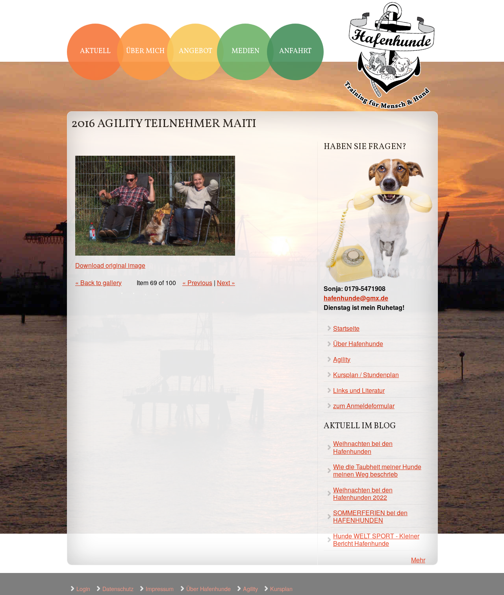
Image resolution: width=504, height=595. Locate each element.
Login (83, 588)
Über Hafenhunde (358, 343)
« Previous (197, 282)
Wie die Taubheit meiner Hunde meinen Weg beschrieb (377, 470)
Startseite (346, 328)
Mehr (418, 559)
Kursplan (281, 588)
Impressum (160, 588)
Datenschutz (117, 588)
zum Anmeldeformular (364, 405)
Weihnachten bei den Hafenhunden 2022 (363, 493)
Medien (245, 51)
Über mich (145, 51)
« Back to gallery (98, 282)
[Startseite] (390, 56)
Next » (226, 282)
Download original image (110, 265)
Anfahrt (295, 51)
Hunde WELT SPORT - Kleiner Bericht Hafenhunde (376, 539)
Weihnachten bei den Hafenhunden (363, 447)
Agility (341, 359)
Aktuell (95, 51)
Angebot (195, 51)
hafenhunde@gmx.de (356, 297)
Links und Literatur (359, 390)
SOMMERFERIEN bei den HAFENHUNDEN (370, 516)
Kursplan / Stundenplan (366, 374)
